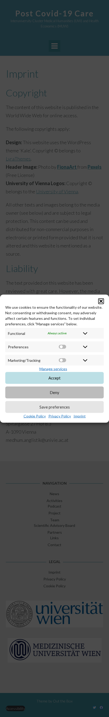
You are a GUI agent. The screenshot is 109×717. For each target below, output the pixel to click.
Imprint (80, 416)
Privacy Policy (59, 416)
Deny (54, 392)
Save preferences (54, 407)
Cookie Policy (35, 416)
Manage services (53, 368)
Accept (54, 378)
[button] (101, 301)
